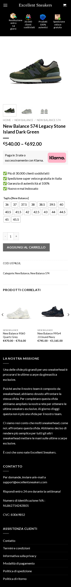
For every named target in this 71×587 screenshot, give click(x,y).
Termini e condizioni (16, 548)
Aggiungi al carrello (26, 247)
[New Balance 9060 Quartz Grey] (18, 311)
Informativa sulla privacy (19, 556)
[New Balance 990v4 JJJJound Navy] (52, 311)
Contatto (9, 540)
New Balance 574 (49, 120)
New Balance (24, 120)
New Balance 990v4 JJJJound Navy (49, 335)
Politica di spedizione (17, 571)
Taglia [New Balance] (16, 198)
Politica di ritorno (15, 578)
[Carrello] (64, 5)
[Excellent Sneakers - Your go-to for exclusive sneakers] (37, 5)
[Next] (61, 68)
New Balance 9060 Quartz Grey (14, 335)
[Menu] (5, 5)
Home (7, 120)
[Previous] (9, 68)
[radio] (7, 204)
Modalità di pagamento (19, 563)
